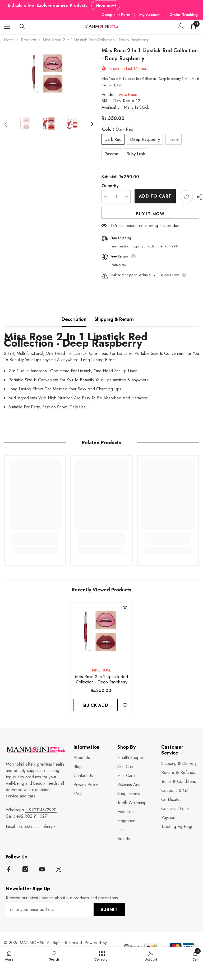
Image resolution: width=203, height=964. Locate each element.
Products (29, 40)
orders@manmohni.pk (36, 826)
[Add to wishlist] (186, 196)
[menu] (7, 26)
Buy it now (150, 214)
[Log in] (181, 26)
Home (9, 40)
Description (74, 319)
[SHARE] (197, 197)
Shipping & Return (114, 319)
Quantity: (111, 186)
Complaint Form (116, 15)
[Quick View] (125, 607)
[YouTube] (42, 869)
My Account (150, 15)
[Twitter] (58, 869)
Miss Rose (128, 94)
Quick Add (95, 705)
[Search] (22, 26)
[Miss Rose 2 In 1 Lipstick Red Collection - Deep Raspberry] (101, 634)
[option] (49, 76)
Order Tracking (183, 15)
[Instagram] (25, 869)
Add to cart (155, 196)
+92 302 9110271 (32, 816)
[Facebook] (8, 869)
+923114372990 (41, 810)
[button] (6, 124)
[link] (35, 542)
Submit (109, 909)
